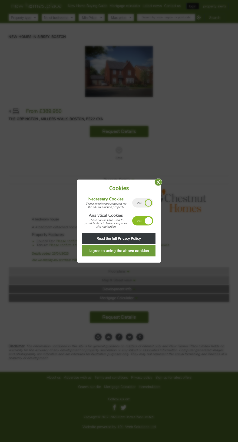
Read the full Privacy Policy (118, 238)
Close (158, 182)
